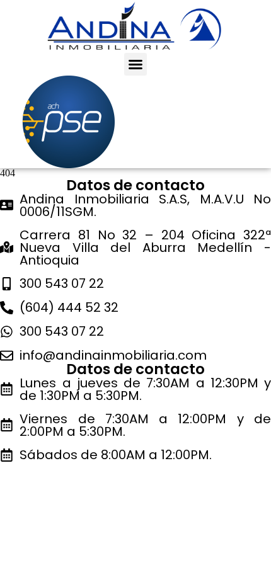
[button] (135, 64)
